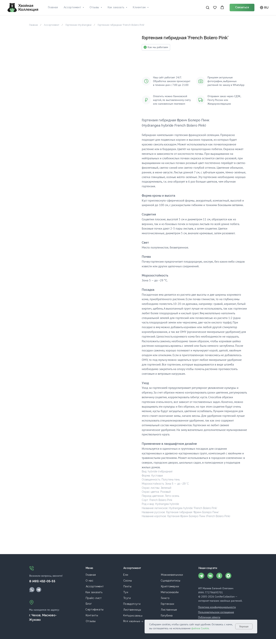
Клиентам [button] (139, 7)
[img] (32, 590)
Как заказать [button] (116, 7)
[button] (207, 7)
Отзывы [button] (94, 7)
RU (266, 7)
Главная (53, 7)
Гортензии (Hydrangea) (79, 25)
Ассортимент (52, 25)
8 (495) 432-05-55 (42, 581)
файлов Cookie (200, 628)
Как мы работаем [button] (158, 47)
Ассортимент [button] (72, 7)
